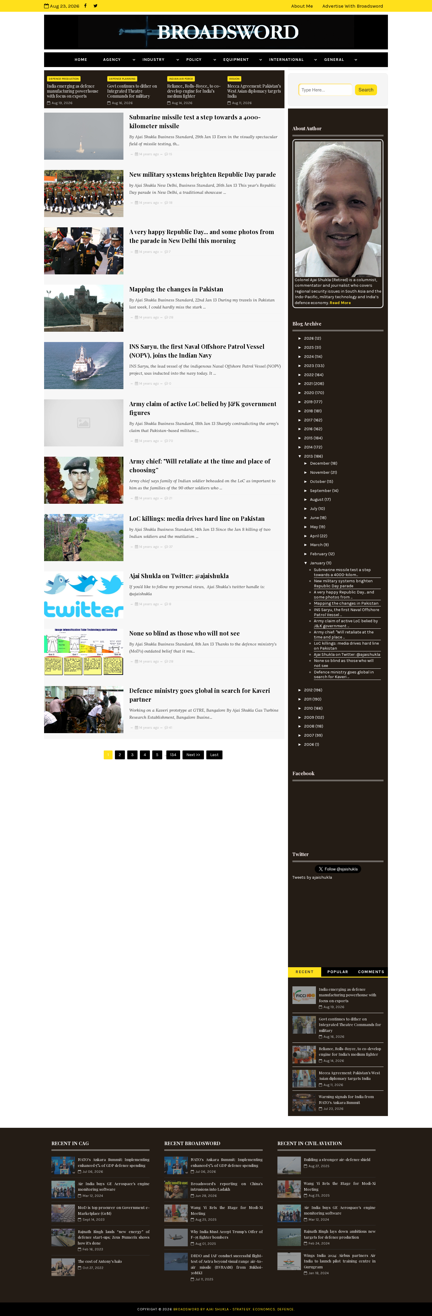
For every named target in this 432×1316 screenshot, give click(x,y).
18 (171, 203)
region (234, 79)
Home (85, 59)
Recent (305, 971)
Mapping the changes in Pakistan (176, 289)
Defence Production (64, 79)
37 (171, 547)
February (319, 553)
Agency (117, 59)
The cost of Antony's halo (100, 1261)
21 (170, 498)
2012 (309, 690)
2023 (309, 365)
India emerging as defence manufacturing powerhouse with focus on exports (72, 91)
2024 (309, 356)
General (338, 59)
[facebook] (85, 5)
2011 (308, 699)
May (314, 526)
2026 (309, 338)
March (317, 544)
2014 (309, 447)
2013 (309, 456)
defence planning (122, 79)
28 (171, 317)
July (314, 508)
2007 (309, 735)
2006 (309, 744)
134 (173, 754)
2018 (309, 410)
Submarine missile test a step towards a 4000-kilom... (342, 572)
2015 (309, 438)
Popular (338, 971)
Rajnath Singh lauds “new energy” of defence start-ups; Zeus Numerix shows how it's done (114, 1237)
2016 (309, 428)
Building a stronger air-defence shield (337, 1159)
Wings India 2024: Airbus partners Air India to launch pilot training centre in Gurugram (340, 1261)
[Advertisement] (338, 814)
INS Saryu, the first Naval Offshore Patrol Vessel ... (346, 612)
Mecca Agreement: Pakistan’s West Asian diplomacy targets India (254, 91)
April (315, 535)
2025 (309, 347)
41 (170, 727)
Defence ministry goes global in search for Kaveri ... (344, 675)
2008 (309, 726)
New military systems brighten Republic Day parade (202, 174)
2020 (309, 392)
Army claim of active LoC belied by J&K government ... (346, 623)
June (315, 517)
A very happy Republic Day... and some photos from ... (344, 595)
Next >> (193, 754)
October (318, 481)
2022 (309, 374)
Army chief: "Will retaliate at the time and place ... (344, 635)
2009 (309, 717)
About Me (302, 6)
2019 (309, 401)
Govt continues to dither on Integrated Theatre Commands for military (132, 91)
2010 (309, 708)
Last (214, 754)
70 (171, 441)
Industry (159, 59)
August (317, 499)
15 (170, 154)
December (320, 463)
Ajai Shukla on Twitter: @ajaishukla (179, 576)
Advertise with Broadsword (352, 6)
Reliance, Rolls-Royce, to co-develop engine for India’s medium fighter (194, 91)
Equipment (240, 59)
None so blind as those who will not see (184, 633)
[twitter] (95, 5)
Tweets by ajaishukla (312, 877)
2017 (309, 420)
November (320, 472)
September (321, 490)
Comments (371, 971)
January (318, 563)
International (291, 59)
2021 (309, 383)
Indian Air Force (181, 79)
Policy (199, 59)
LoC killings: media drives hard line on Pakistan (197, 518)
